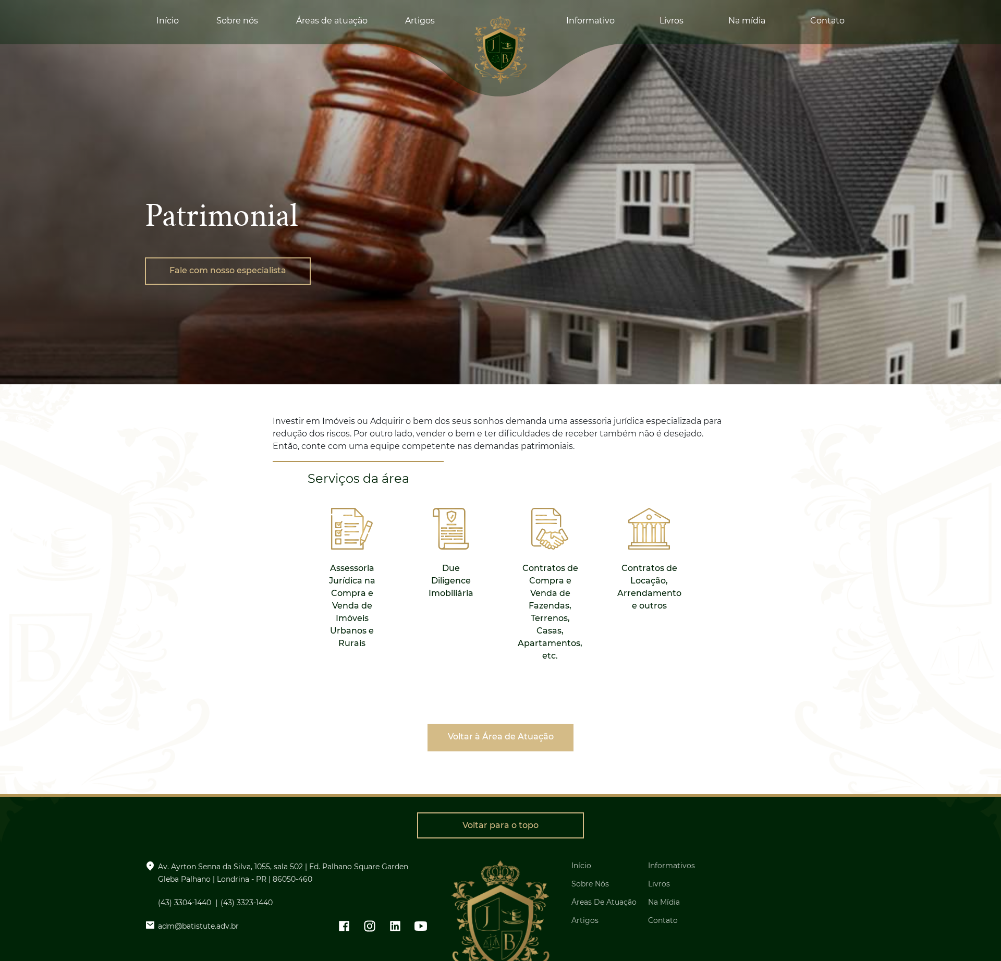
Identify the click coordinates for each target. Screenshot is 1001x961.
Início (167, 21)
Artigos (420, 21)
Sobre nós (237, 21)
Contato (827, 21)
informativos (671, 865)
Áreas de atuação (332, 21)
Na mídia (746, 21)
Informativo (590, 21)
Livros (671, 21)
